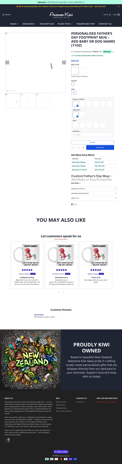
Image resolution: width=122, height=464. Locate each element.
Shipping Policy (61, 408)
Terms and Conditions (64, 411)
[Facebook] (9, 439)
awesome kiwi (64, 456)
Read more (75, 183)
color (73, 81)
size (73, 89)
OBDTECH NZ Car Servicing (106, 402)
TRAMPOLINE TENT (85, 24)
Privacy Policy (61, 402)
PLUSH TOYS (64, 24)
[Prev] (7, 62)
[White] (73, 84)
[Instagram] (9, 441)
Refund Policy (61, 405)
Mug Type (75, 64)
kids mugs (28, 24)
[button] (59, 292)
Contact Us (105, 24)
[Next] (64, 62)
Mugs (13, 24)
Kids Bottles (47, 24)
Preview (92, 142)
